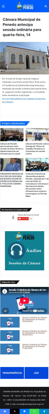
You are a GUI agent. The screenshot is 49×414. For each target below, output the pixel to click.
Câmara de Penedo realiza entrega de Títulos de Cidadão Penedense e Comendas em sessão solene (37, 149)
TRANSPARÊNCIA (12, 372)
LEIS (36, 372)
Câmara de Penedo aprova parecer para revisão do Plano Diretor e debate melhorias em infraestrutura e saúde (11, 149)
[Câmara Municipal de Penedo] (24, 6)
